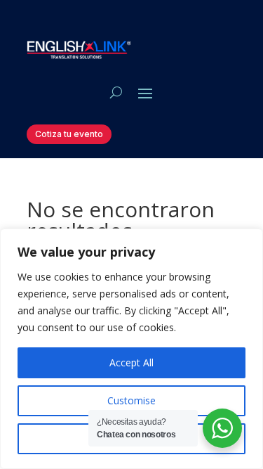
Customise (131, 400)
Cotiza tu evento (69, 134)
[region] (131, 349)
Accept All (131, 362)
